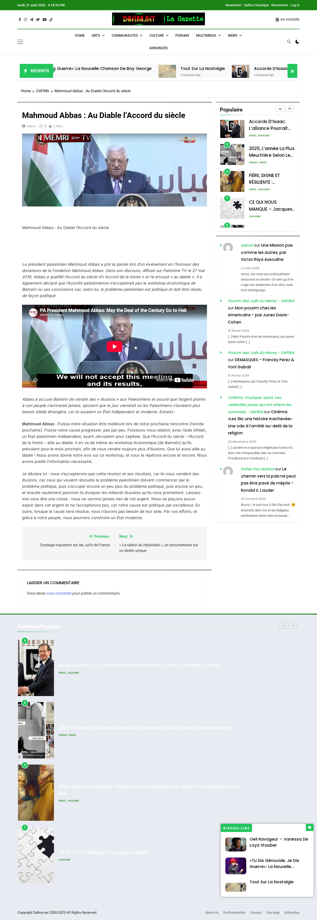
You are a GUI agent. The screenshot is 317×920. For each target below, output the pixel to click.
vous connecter (59, 593)
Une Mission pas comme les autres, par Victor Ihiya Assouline (267, 252)
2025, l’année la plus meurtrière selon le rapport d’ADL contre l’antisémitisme (144, 728)
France (253, 162)
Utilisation (292, 913)
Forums (182, 35)
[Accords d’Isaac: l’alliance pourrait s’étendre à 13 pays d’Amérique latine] (208, 73)
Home (80, 35)
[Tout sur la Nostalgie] (134, 73)
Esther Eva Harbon (257, 469)
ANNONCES (158, 48)
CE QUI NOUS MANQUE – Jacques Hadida (270, 209)
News (232, 35)
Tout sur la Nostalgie (170, 68)
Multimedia (206, 35)
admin (31, 126)
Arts (96, 35)
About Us (212, 913)
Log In (295, 5)
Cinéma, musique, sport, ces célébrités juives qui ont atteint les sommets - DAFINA (259, 404)
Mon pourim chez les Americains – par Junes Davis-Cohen (258, 315)
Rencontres (279, 5)
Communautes (125, 35)
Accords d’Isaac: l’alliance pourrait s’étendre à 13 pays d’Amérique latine (138, 665)
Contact (256, 913)
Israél (253, 135)
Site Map (273, 913)
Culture (156, 35)
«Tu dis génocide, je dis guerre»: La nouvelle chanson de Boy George (275, 866)
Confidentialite (234, 913)
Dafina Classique (256, 5)
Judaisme (264, 135)
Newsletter (234, 5)
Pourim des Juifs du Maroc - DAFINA (261, 301)
